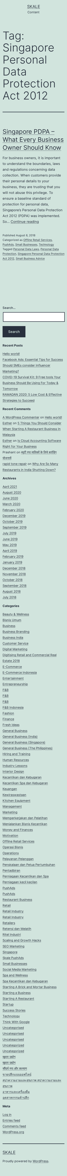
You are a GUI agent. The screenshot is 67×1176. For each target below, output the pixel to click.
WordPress (40, 1161)
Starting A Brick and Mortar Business (30, 987)
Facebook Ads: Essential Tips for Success (33, 359)
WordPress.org (13, 1132)
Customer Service (15, 643)
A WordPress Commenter (21, 417)
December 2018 (14, 568)
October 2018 (13, 580)
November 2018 (14, 574)
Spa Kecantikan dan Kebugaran (25, 981)
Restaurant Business (17, 899)
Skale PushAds (13, 958)
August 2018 (12, 591)
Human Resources (16, 760)
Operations (11, 853)
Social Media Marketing (19, 969)
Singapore (10, 952)
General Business (15, 731)
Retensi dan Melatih (17, 929)
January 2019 (12, 562)
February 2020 (13, 510)
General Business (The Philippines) (28, 748)
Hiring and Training (16, 754)
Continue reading (25, 222)
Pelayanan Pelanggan (18, 859)
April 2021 (10, 486)
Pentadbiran (11, 870)
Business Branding (16, 631)
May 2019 (10, 545)
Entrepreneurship (15, 684)
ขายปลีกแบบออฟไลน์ (17, 1074)
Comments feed (14, 1126)
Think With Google (16, 1022)
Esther (7, 423)
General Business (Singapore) (24, 742)
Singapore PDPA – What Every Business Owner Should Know (33, 139)
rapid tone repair (15, 464)
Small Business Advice (30, 258)
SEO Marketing (13, 946)
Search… (9, 308)
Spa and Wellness (15, 975)
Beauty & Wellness (16, 614)
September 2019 (14, 527)
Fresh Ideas (11, 725)
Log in (7, 1114)
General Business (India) (20, 736)
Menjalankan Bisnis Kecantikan (25, 824)
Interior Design (13, 771)
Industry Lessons (15, 765)
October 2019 (13, 521)
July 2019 (9, 533)
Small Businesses (26, 244)
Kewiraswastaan (14, 795)
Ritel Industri (12, 934)
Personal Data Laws (26, 249)
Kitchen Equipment (16, 800)
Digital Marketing (15, 649)
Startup (8, 1004)
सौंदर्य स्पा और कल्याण (15, 1068)
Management (12, 806)
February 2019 (13, 556)
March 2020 (11, 504)
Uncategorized (13, 1045)
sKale (33, 6)
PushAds (8, 244)
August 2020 (12, 492)
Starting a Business (17, 993)
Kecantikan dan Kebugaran (22, 777)
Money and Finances (18, 830)
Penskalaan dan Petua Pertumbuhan (29, 864)
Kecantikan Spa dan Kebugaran (25, 783)
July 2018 (9, 597)
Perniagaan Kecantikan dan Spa (26, 876)
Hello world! (11, 354)
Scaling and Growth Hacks (22, 940)
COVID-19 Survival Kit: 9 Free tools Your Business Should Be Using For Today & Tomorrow (32, 382)
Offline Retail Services (37, 240)
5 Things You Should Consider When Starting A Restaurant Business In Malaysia (32, 428)
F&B (6, 690)
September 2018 (14, 585)
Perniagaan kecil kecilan (20, 882)
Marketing (10, 812)
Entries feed (11, 1120)
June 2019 (10, 539)
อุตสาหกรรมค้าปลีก (16, 1097)
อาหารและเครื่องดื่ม (16, 1092)
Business (9, 626)
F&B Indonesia (13, 707)
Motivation (10, 835)
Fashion (8, 713)
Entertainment (13, 678)
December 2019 (14, 516)
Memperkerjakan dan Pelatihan (25, 818)
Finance (8, 719)
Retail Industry (13, 911)
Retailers (9, 923)
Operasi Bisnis (13, 847)
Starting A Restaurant (18, 998)
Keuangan (10, 789)
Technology (46, 244)
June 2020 (10, 498)
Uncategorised (13, 1027)
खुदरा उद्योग (9, 1057)
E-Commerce (12, 666)
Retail (7, 905)
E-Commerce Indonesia (20, 672)
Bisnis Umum (12, 620)
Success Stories (14, 1010)
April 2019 (10, 550)
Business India (13, 637)
